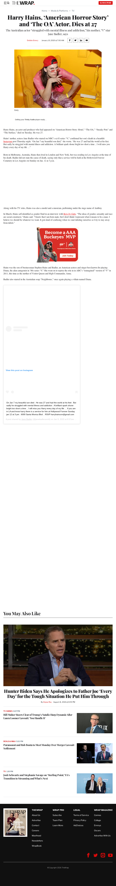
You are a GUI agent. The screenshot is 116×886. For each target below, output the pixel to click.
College (97, 820)
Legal (76, 810)
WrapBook (37, 846)
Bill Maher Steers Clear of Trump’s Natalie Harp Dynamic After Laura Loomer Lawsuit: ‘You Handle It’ (37, 716)
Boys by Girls (70, 213)
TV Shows (8, 711)
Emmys (97, 825)
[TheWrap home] (23, 3)
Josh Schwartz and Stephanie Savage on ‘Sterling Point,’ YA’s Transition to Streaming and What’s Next (36, 776)
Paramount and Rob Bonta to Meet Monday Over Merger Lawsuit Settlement (38, 746)
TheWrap (37, 810)
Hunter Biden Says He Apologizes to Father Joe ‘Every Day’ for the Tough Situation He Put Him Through (58, 693)
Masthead (36, 835)
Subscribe (105, 3)
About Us (36, 815)
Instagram (7, 141)
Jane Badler (26, 419)
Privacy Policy (79, 820)
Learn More (58, 825)
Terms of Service (81, 815)
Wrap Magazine (103, 810)
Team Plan (57, 820)
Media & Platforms (59, 11)
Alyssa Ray (47, 702)
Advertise (36, 820)
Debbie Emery (32, 40)
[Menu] (6, 3)
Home (44, 11)
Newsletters (37, 840)
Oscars (97, 830)
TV (73, 11)
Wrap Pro (58, 810)
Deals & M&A (9, 741)
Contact (35, 825)
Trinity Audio (30, 120)
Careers (35, 830)
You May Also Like (22, 613)
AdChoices (78, 825)
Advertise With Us (102, 835)
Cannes (97, 815)
